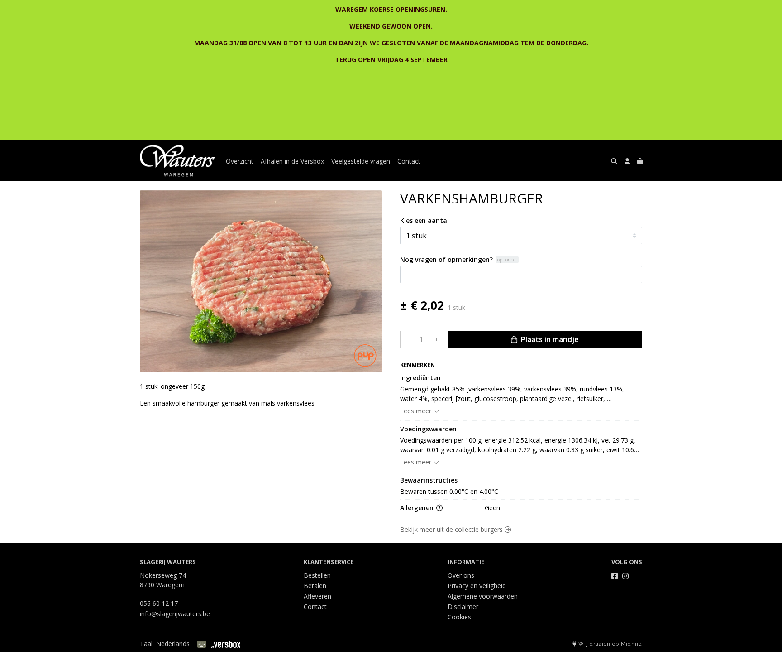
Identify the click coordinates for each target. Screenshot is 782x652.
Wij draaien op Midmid (609, 644)
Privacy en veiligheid (477, 585)
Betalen (315, 585)
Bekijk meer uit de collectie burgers (452, 529)
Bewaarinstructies (429, 480)
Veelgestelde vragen (360, 161)
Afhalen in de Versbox (292, 161)
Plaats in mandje (549, 339)
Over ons (461, 575)
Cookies (459, 617)
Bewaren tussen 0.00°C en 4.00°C (449, 491)
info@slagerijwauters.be (175, 613)
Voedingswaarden (428, 429)
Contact (408, 161)
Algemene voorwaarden (483, 596)
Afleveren (317, 596)
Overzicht (239, 161)
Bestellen (317, 575)
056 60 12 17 (159, 603)
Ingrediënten (420, 377)
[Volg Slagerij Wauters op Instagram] (625, 576)
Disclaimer (463, 606)
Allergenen (417, 507)
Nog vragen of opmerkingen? (446, 259)
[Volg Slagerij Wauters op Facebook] (614, 576)
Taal (146, 643)
